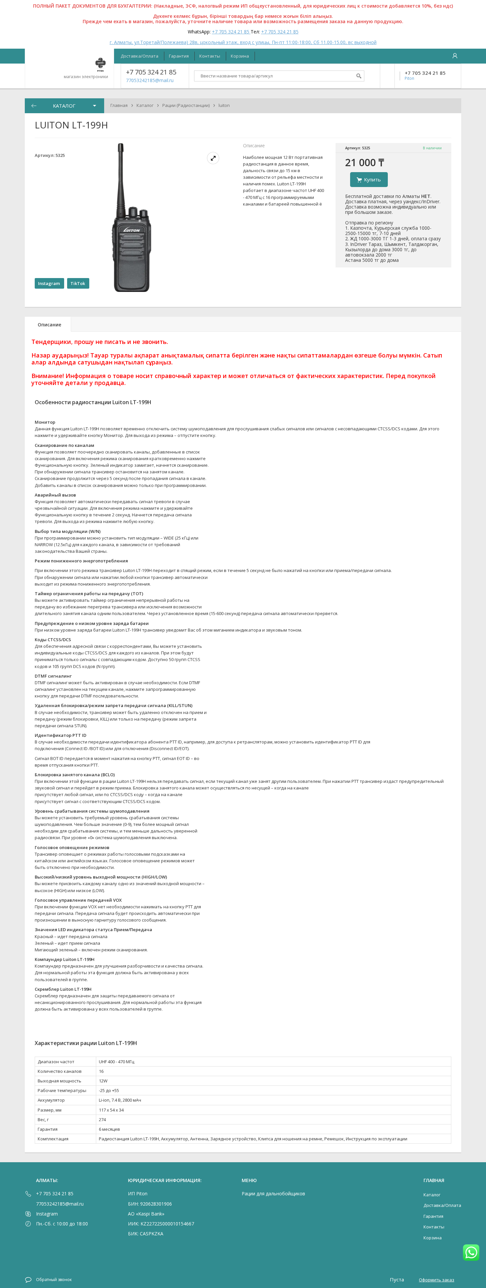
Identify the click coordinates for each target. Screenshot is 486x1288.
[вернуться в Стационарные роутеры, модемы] (34, 105)
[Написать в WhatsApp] (471, 1253)
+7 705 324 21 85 (231, 31)
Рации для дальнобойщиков (273, 1193)
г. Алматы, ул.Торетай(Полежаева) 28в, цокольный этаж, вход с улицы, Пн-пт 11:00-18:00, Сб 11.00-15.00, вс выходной (243, 42)
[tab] (48, 324)
